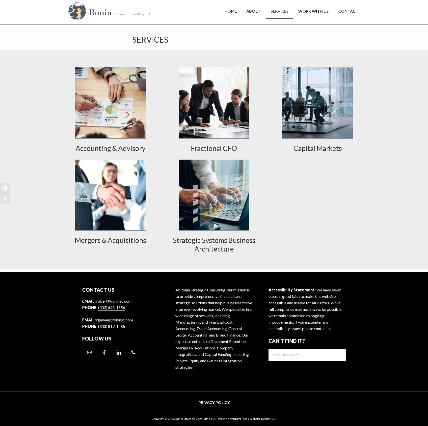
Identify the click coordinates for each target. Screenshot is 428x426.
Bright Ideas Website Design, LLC (254, 419)
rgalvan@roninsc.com (114, 319)
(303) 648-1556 (111, 307)
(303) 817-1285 (111, 326)
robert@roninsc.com (114, 301)
